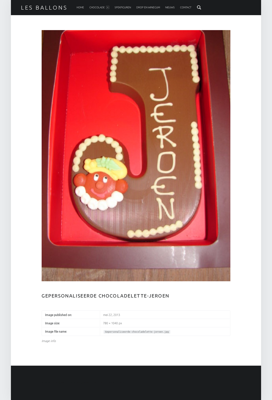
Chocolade (97, 7)
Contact (185, 7)
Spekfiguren (123, 7)
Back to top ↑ (116, 382)
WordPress (91, 382)
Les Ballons (44, 7)
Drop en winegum (148, 7)
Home (80, 7)
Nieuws (170, 7)
